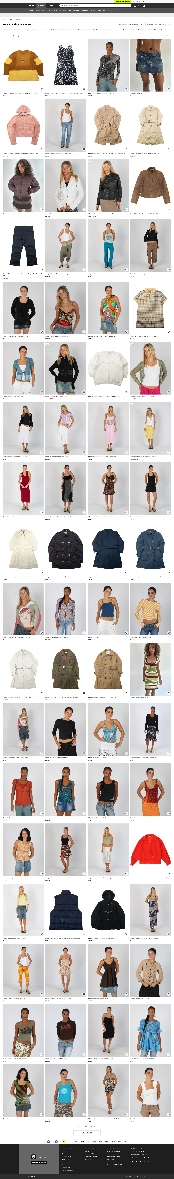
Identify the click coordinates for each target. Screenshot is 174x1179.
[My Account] (134, 5)
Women (11, 19)
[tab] (31, 10)
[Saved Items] (139, 5)
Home (4, 19)
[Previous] (114, 24)
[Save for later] (42, 89)
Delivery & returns (67, 1156)
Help (63, 1151)
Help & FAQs (136, 1)
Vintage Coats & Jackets (137, 24)
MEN (51, 5)
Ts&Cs (137, 1176)
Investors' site (88, 1159)
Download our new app (122, 1)
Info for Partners (111, 1162)
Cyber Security (88, 1162)
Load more (87, 1133)
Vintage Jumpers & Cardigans (156, 24)
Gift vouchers (110, 1154)
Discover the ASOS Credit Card (115, 1165)
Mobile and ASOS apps (113, 1151)
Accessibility (143, 1176)
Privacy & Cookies (130, 1176)
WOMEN (41, 5)
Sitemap (64, 1165)
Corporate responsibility (91, 1156)
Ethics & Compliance (67, 1170)
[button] (132, 1157)
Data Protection (66, 1167)
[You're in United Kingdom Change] (143, 1)
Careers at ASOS (89, 1154)
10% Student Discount (68, 1162)
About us (87, 1151)
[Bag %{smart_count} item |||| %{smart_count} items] (143, 5)
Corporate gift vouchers (113, 1156)
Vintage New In (122, 24)
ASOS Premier (66, 1159)
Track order (65, 1154)
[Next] (169, 24)
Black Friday (110, 1159)
